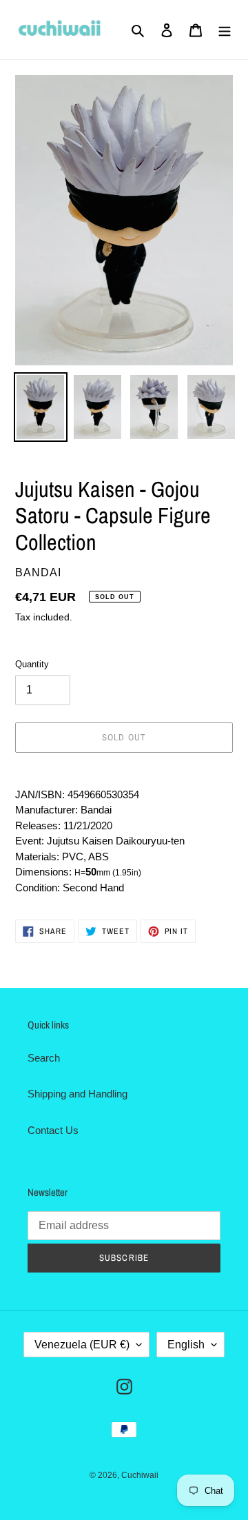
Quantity (32, 664)
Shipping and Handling (77, 1094)
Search (44, 1058)
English (186, 1344)
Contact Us (53, 1130)
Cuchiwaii (139, 1475)
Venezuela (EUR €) (82, 1344)
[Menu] (224, 30)
